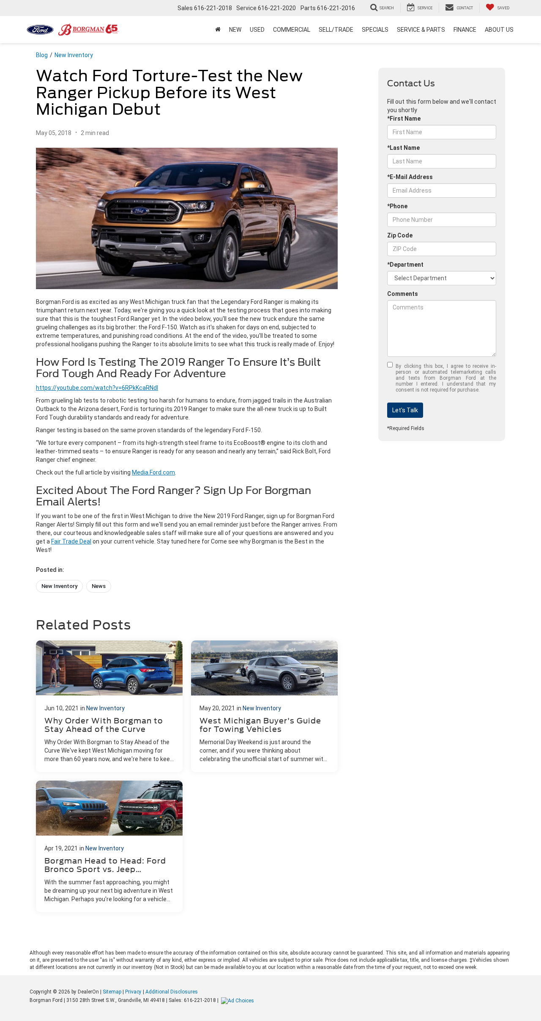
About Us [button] (499, 29)
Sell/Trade (336, 29)
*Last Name (403, 147)
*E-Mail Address (410, 177)
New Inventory (74, 55)
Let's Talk (405, 410)
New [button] (235, 29)
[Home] (218, 29)
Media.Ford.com (153, 472)
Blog (42, 55)
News (99, 586)
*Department (405, 264)
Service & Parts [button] (421, 29)
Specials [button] (375, 29)
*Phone (397, 206)
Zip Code (400, 235)
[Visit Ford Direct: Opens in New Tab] (238, 1000)
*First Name (404, 118)
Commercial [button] (291, 29)
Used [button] (257, 29)
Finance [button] (465, 29)
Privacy (133, 992)
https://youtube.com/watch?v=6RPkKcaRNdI (97, 387)
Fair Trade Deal (71, 541)
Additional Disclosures (171, 992)
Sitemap (112, 992)
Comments (402, 293)
